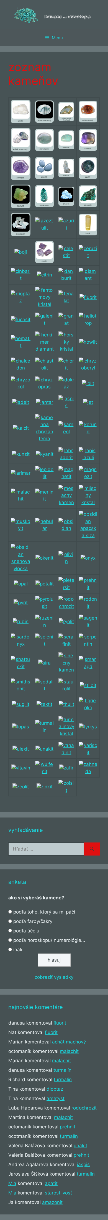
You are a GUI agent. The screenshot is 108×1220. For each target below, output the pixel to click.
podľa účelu (26, 931)
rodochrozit (84, 1108)
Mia (12, 1183)
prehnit (67, 1127)
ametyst (56, 1098)
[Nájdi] (92, 849)
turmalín (62, 1070)
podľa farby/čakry (32, 921)
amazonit (52, 1202)
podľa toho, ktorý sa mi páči (44, 912)
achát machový (69, 1042)
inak (17, 949)
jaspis (83, 1164)
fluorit (59, 1023)
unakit (80, 1145)
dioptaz (55, 1089)
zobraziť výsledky (54, 977)
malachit (69, 1051)
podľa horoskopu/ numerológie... (49, 940)
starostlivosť (58, 1193)
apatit (51, 1183)
